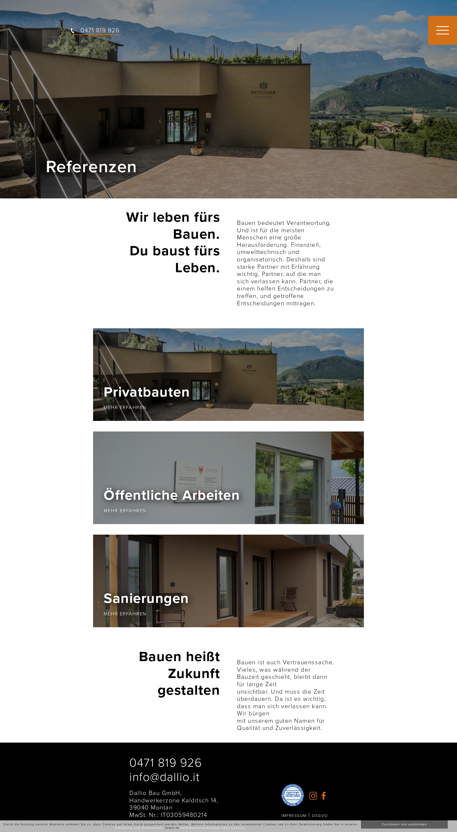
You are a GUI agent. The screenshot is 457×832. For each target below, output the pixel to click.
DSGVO (320, 815)
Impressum (294, 815)
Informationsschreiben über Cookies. (213, 827)
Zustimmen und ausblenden (404, 824)
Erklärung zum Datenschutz (139, 827)
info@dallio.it (164, 777)
